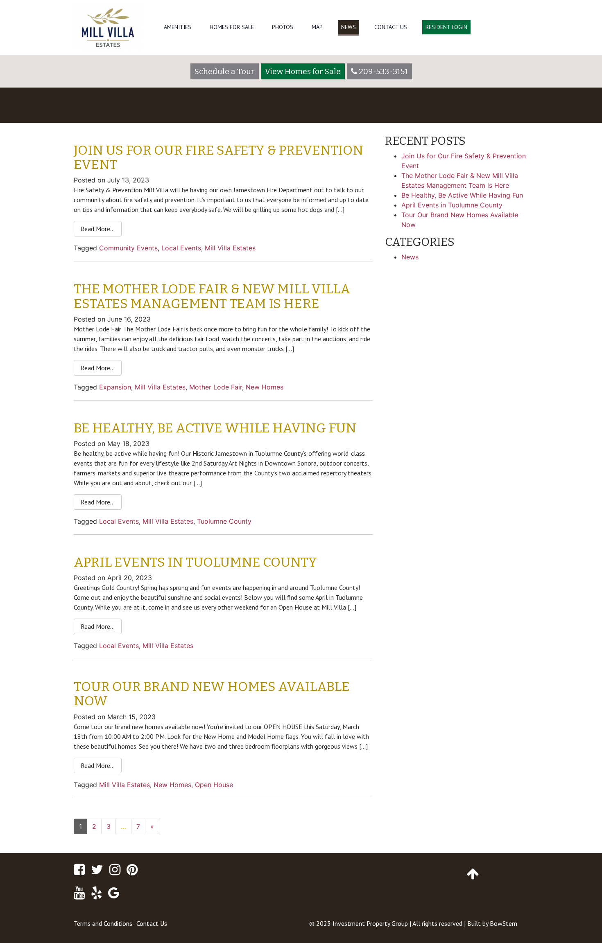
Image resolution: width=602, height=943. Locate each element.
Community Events (128, 248)
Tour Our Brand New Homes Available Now (212, 694)
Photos (282, 27)
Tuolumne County (224, 521)
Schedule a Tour (225, 71)
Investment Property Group (370, 923)
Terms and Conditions (103, 923)
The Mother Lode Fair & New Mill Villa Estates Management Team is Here (212, 296)
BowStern (503, 923)
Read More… (98, 229)
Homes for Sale (232, 27)
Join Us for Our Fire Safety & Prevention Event (218, 157)
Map (317, 27)
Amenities (177, 27)
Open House (214, 785)
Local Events (181, 248)
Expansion (115, 387)
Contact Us (390, 27)
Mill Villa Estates (230, 248)
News (348, 27)
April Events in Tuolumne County (195, 562)
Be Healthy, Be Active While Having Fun (215, 428)
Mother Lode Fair (215, 387)
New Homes (264, 387)
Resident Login (446, 27)
